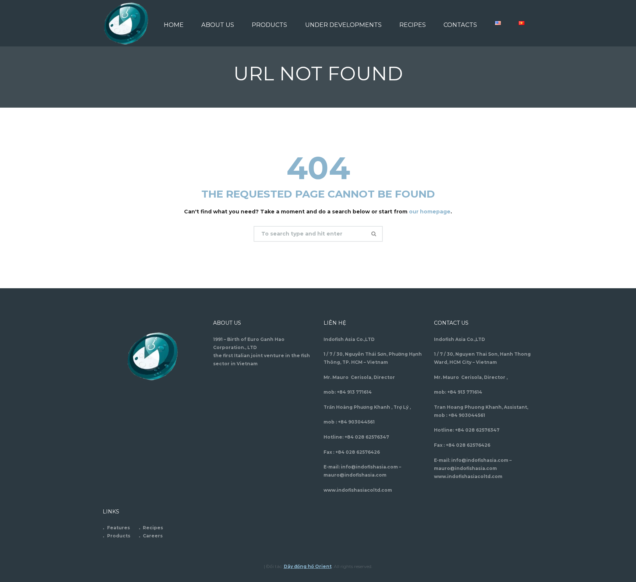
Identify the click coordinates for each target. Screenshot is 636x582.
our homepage (430, 211)
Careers (153, 536)
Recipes (153, 527)
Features (118, 527)
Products (118, 536)
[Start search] (375, 234)
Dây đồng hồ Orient (308, 566)
